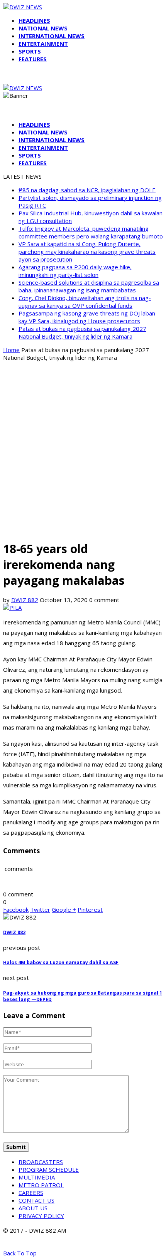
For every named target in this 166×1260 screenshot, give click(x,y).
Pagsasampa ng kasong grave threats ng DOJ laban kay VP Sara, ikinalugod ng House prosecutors (87, 317)
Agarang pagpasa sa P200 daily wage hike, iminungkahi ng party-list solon (75, 271)
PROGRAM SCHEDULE (49, 1169)
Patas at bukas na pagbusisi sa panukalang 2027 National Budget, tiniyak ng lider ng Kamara (82, 332)
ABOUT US (33, 1208)
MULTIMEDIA (37, 1177)
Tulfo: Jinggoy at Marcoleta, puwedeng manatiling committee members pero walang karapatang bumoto (91, 232)
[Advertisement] (83, 450)
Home (11, 350)
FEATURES (33, 59)
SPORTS (30, 51)
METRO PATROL (41, 1185)
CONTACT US (36, 1200)
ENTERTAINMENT (43, 43)
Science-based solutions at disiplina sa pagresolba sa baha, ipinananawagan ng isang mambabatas (89, 286)
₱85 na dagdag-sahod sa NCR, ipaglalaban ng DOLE (87, 190)
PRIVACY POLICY (41, 1216)
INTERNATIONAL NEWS (52, 36)
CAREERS (31, 1192)
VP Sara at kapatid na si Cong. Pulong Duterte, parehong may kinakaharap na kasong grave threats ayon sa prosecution (87, 251)
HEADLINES (34, 20)
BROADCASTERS (41, 1162)
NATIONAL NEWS (43, 28)
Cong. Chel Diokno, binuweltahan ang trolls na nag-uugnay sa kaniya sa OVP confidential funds (85, 301)
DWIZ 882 (24, 600)
